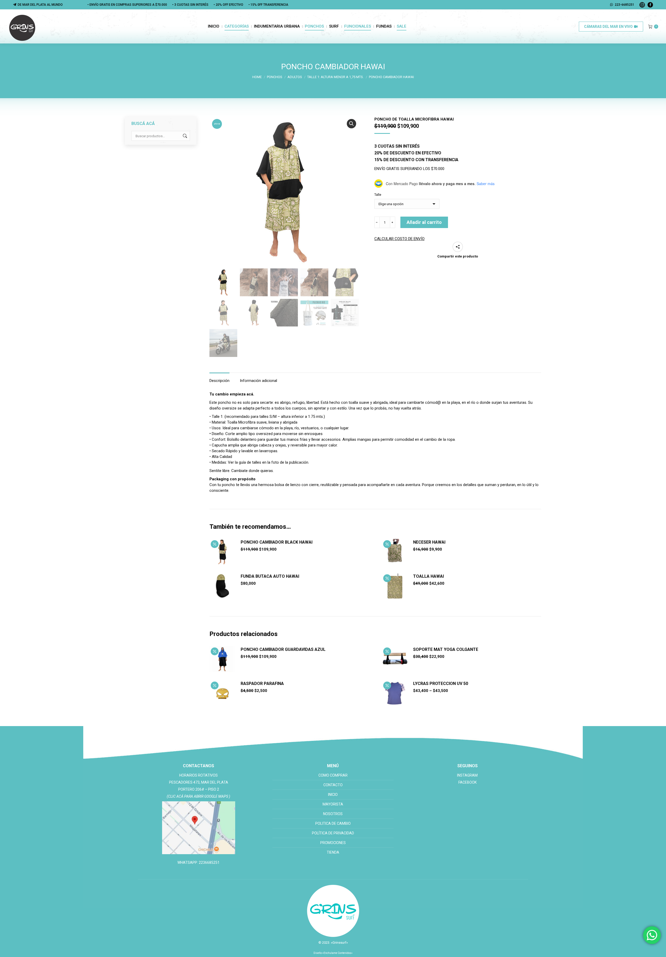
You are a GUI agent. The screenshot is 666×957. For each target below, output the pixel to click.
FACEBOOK (467, 782)
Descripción (219, 380)
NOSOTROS (333, 814)
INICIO (333, 794)
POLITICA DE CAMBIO (333, 823)
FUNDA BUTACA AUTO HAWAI (270, 576)
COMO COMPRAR (333, 775)
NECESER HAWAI (429, 542)
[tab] (219, 378)
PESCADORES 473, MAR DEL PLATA (198, 782)
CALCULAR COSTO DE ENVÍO (399, 238)
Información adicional (258, 380)
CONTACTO (333, 785)
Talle (377, 195)
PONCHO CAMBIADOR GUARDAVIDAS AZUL (283, 649)
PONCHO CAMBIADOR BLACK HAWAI (276, 542)
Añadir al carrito (424, 222)
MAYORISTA (333, 804)
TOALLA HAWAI (428, 576)
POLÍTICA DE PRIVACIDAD (333, 833)
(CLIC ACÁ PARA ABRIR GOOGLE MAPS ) (198, 796)
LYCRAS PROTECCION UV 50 (440, 683)
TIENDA (333, 852)
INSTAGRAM (467, 775)
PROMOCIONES (333, 843)
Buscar (184, 136)
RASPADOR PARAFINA (262, 683)
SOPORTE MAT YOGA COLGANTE (445, 649)
